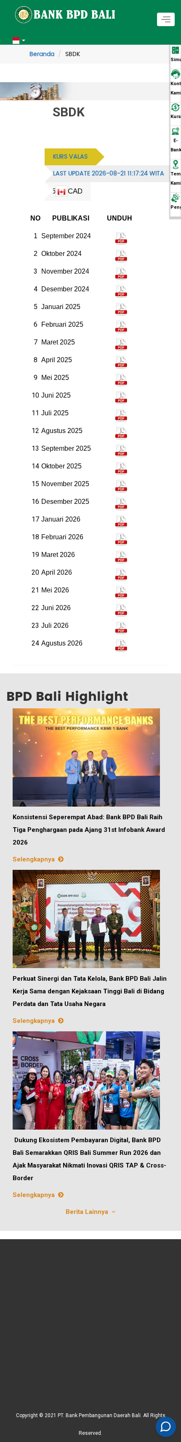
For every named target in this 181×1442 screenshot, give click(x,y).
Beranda (41, 54)
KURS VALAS (70, 156)
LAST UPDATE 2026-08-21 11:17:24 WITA (108, 173)
